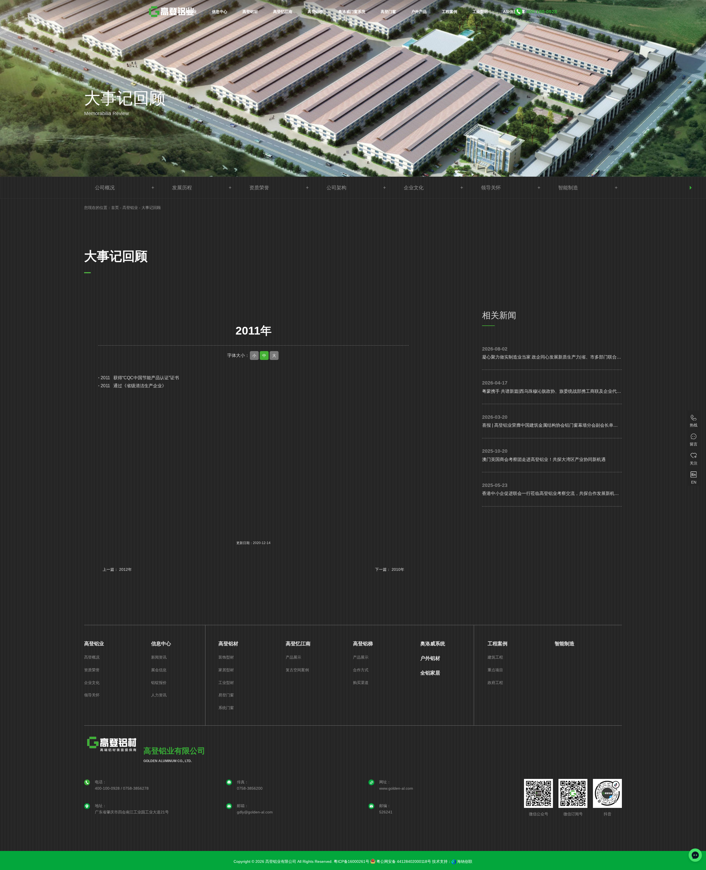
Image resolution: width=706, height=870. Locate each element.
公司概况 (105, 187)
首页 (115, 207)
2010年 (398, 569)
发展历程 (182, 187)
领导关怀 (491, 187)
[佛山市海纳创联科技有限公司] (453, 861)
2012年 (125, 569)
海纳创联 (464, 861)
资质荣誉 (259, 187)
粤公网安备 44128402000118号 (403, 861)
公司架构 (336, 187)
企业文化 (414, 187)
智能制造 (568, 187)
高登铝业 (130, 207)
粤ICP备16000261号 (351, 861)
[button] (691, 188)
